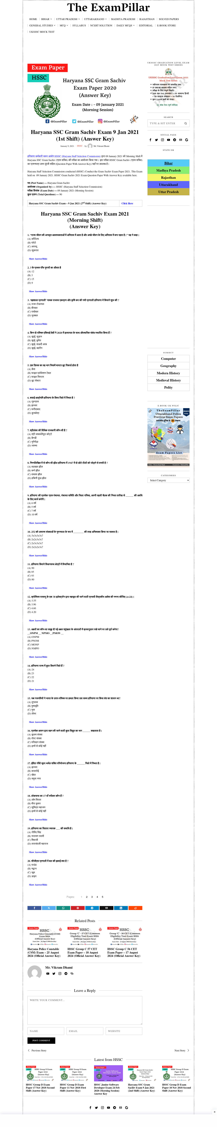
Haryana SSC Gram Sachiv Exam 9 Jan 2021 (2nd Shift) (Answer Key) (141, 1087)
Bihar (168, 162)
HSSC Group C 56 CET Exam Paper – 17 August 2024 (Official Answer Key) (123, 952)
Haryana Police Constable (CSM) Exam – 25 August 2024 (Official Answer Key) (43, 952)
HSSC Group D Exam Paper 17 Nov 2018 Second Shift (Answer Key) (40, 1087)
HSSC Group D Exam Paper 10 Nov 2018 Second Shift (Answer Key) (176, 1087)
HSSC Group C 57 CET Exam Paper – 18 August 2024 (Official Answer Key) (84, 952)
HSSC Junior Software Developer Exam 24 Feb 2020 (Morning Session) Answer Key (107, 1089)
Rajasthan (168, 177)
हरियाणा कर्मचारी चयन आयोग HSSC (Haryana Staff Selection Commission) (64, 156)
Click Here (127, 203)
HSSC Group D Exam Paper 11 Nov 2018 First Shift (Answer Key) (73, 1087)
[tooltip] (34, 908)
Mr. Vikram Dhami (101, 146)
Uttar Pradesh (168, 191)
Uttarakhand (168, 184)
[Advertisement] (108, 51)
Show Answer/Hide (38, 258)
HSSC (80, 145)
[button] (186, 123)
